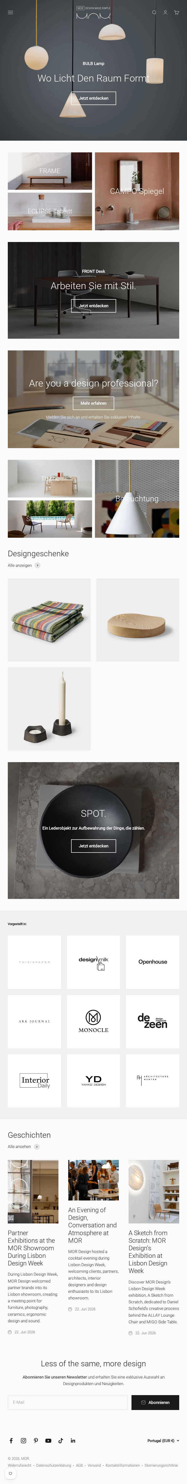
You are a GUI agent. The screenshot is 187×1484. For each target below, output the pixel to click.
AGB (79, 1465)
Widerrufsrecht (19, 1465)
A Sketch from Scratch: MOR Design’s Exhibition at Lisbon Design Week (148, 1252)
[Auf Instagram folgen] (23, 1440)
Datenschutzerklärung (53, 1465)
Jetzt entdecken (93, 98)
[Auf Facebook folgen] (11, 1440)
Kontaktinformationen (123, 1465)
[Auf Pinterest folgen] (36, 1440)
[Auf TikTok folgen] (60, 1440)
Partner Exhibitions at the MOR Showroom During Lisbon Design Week (31, 1248)
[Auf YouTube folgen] (48, 1440)
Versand (94, 1465)
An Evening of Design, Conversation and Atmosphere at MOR (92, 1225)
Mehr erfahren (93, 403)
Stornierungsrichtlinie (161, 1465)
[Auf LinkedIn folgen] (73, 1440)
